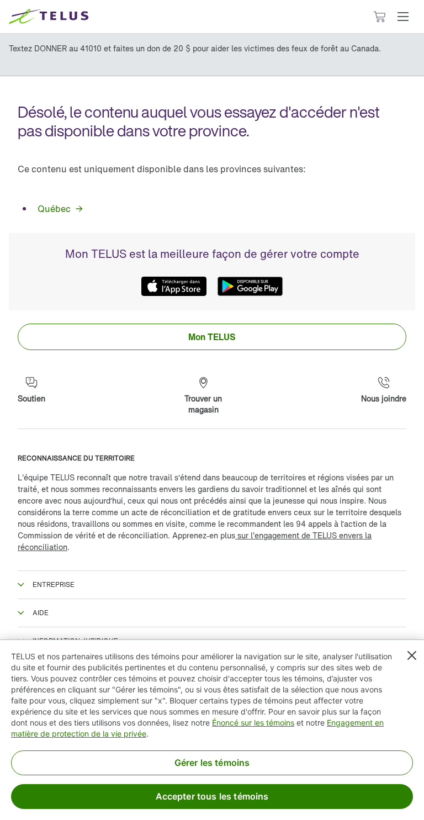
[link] (59, 209)
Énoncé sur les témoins (253, 722)
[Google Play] (250, 286)
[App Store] (174, 286)
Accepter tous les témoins (212, 796)
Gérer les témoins (212, 762)
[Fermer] (412, 655)
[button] (403, 16)
